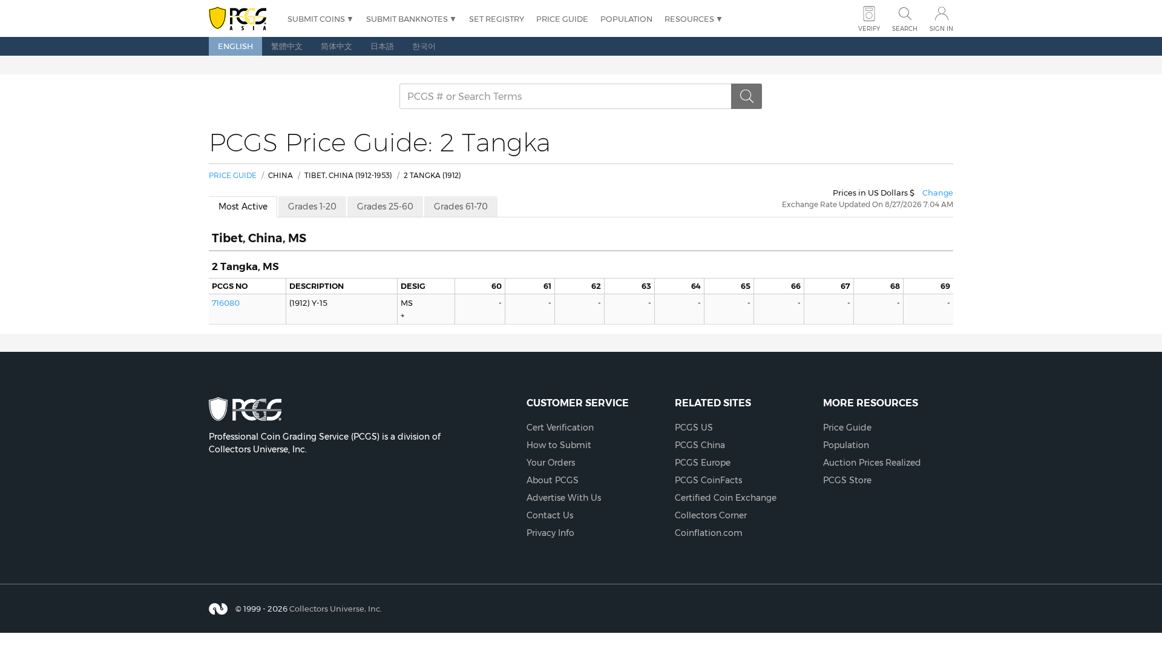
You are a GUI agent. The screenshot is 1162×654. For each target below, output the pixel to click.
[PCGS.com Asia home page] (242, 19)
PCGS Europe (702, 462)
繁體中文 (287, 46)
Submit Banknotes (407, 19)
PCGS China (700, 445)
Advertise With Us (564, 497)
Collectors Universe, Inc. (335, 608)
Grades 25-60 (385, 206)
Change (937, 192)
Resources (689, 19)
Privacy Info (550, 532)
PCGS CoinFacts (708, 480)
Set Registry (496, 19)
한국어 (424, 46)
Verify (869, 29)
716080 (226, 303)
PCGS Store (847, 480)
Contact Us (550, 515)
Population (626, 19)
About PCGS (553, 480)
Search (904, 29)
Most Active (243, 206)
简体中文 (336, 46)
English (235, 46)
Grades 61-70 (461, 206)
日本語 (382, 46)
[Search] (747, 96)
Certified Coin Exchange (725, 497)
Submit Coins (316, 19)
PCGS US (694, 427)
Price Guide (562, 19)
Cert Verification (560, 427)
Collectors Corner (711, 515)
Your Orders (551, 462)
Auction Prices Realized (872, 462)
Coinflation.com (709, 532)
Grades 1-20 (312, 206)
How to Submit (559, 445)
